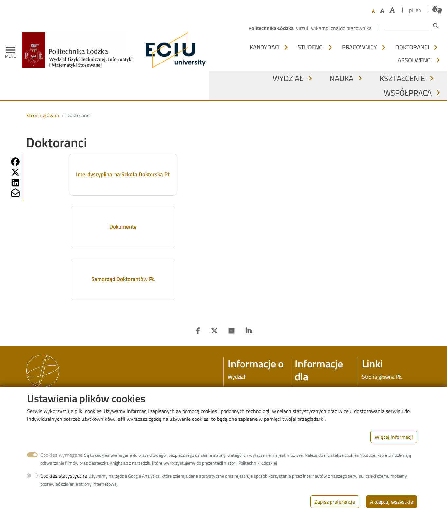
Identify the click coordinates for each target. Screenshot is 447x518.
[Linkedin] (249, 331)
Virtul (302, 28)
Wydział (288, 78)
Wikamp (319, 28)
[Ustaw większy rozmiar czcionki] (382, 10)
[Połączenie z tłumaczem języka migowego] (437, 10)
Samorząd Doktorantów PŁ (123, 279)
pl (411, 10)
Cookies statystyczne (63, 476)
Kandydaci (264, 47)
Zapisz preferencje (334, 502)
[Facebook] (198, 331)
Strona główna (42, 115)
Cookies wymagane (61, 455)
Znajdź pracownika (351, 28)
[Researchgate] (232, 331)
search (436, 26)
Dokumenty (122, 227)
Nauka (341, 78)
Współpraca (408, 92)
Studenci (311, 47)
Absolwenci (415, 59)
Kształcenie (402, 78)
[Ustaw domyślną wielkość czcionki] (373, 11)
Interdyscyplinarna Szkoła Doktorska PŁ (123, 174)
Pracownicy (359, 47)
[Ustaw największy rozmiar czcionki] (392, 10)
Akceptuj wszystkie (391, 502)
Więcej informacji (394, 437)
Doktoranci (412, 47)
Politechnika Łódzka (271, 28)
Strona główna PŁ (382, 377)
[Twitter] (214, 331)
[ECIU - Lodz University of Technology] (174, 50)
